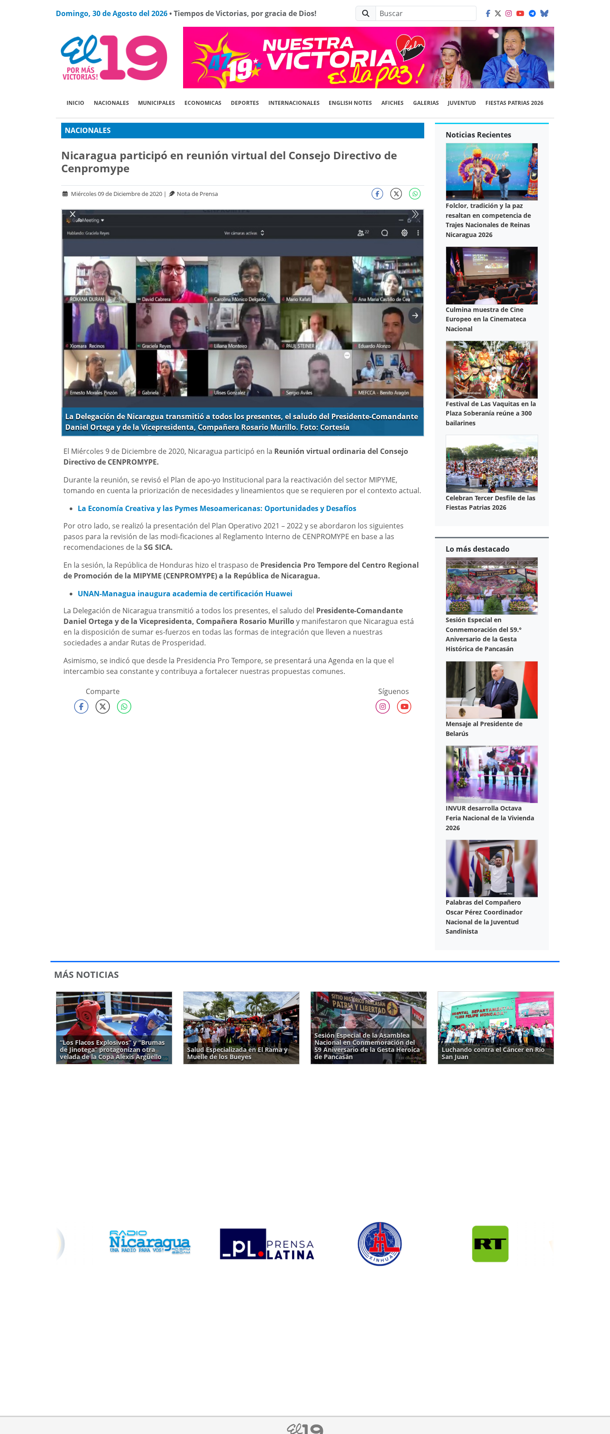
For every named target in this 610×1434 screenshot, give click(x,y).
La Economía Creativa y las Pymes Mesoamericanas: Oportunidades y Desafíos (217, 508)
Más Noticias (86, 974)
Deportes (245, 103)
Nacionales (111, 103)
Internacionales (294, 103)
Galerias (426, 103)
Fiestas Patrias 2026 (514, 103)
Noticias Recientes (478, 135)
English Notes (350, 103)
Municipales (156, 103)
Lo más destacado (478, 549)
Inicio (75, 103)
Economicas (202, 103)
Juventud (462, 103)
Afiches (392, 103)
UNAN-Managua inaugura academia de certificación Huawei (185, 594)
